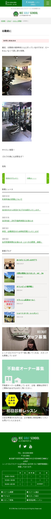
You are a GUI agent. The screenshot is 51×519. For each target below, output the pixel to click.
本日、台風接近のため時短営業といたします (20, 231)
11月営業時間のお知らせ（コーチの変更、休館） (22, 242)
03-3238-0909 (10, 3)
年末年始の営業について (12, 199)
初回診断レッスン (34, 3)
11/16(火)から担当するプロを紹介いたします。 (21, 210)
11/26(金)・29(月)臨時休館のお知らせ (17, 221)
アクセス (6, 496)
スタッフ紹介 (34, 496)
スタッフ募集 (8, 500)
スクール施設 (34, 492)
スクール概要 (8, 492)
